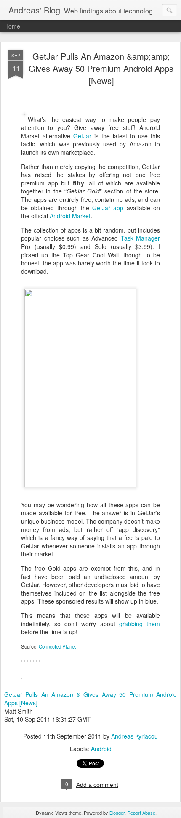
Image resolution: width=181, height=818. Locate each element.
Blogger (117, 812)
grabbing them (139, 623)
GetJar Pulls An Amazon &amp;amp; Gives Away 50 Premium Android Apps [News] (101, 68)
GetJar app (107, 208)
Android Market (70, 216)
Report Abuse (141, 812)
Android (101, 748)
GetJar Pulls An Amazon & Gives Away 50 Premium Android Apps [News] (90, 698)
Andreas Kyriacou (134, 736)
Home (12, 26)
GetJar (82, 136)
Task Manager (140, 238)
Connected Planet (57, 646)
